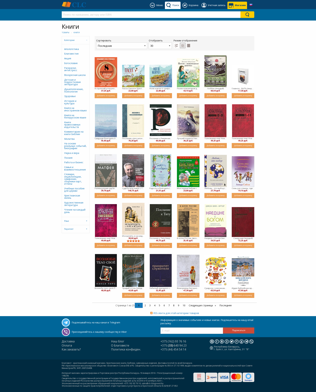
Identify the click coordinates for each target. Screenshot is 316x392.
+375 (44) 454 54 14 (173, 349)
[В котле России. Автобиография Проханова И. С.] (188, 220)
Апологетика (71, 49)
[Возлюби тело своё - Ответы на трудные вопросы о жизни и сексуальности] (106, 270)
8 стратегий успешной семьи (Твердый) (106, 88)
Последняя (225, 305)
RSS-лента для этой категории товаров (176, 313)
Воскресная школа (75, 75)
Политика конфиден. (126, 349)
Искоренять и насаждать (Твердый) (133, 236)
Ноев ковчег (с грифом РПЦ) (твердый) (160, 88)
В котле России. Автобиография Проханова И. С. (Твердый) (188, 238)
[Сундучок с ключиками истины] (215, 271)
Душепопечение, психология (73, 90)
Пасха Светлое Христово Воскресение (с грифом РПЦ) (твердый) (133, 88)
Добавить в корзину (106, 95)
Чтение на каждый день (74, 210)
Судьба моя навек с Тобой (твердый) (133, 188)
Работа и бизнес (73, 162)
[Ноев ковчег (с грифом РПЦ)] (160, 76)
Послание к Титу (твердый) (160, 238)
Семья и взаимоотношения (75, 168)
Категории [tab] (69, 40)
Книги (77, 32)
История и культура (70, 102)
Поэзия (68, 157)
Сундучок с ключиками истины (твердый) (215, 288)
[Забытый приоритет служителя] (161, 270)
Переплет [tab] (68, 229)
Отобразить (156, 40)
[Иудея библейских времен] (243, 271)
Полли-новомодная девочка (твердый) (188, 88)
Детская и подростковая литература (72, 82)
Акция (67, 58)
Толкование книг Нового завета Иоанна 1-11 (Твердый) (243, 138)
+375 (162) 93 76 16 (173, 341)
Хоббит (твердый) (215, 88)
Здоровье (70, 96)
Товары (65, 32)
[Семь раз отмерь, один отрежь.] (243, 171)
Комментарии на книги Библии (73, 132)
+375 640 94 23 (173, 345)
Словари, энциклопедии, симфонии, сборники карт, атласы (73, 179)
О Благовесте (120, 345)
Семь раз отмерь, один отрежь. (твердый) (243, 188)
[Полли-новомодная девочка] (188, 72)
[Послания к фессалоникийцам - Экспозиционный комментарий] (133, 120)
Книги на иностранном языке (75, 109)
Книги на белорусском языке (75, 116)
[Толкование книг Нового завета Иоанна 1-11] (243, 120)
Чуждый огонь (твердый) (133, 288)
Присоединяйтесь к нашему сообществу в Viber (99, 331)
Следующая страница (201, 305)
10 (184, 305)
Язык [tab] (66, 221)
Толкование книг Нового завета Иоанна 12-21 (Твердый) (215, 138)
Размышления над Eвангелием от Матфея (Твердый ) (106, 188)
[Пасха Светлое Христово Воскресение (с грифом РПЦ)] (133, 76)
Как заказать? (71, 349)
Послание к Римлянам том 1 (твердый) (160, 138)
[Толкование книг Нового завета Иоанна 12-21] (215, 120)
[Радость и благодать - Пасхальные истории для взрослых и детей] (160, 170)
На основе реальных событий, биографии (75, 146)
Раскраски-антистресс (70, 69)
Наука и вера (71, 153)
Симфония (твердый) (243, 238)
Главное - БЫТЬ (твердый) (243, 88)
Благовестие (71, 53)
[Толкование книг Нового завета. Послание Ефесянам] (106, 220)
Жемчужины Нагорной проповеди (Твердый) (188, 288)
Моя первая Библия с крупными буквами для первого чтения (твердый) (188, 188)
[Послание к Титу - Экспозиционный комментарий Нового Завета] (161, 220)
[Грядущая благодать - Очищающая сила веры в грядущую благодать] (106, 120)
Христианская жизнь (72, 196)
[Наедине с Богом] (215, 220)
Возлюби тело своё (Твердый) (106, 288)
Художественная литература (73, 203)
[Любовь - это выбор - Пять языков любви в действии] (215, 171)
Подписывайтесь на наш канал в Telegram (96, 322)
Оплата (67, 345)
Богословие (71, 63)
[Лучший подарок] (188, 120)
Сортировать (103, 40)
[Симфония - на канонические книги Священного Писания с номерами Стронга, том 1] (243, 222)
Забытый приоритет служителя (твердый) (160, 288)
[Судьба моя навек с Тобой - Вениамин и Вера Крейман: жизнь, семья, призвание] (133, 170)
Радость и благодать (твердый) (160, 188)
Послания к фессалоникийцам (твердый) (133, 138)
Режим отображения (185, 40)
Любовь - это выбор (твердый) (215, 188)
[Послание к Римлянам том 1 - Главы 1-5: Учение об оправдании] (161, 120)
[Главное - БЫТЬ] (243, 76)
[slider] (133, 241)
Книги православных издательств (72, 125)
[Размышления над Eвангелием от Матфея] (106, 170)
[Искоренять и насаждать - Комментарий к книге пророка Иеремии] (133, 219)
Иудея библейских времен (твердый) (243, 288)
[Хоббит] (215, 71)
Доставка (68, 341)
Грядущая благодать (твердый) (106, 138)
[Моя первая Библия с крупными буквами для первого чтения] (188, 171)
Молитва (69, 138)
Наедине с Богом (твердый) (215, 238)
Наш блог (117, 341)
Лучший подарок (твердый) (188, 138)
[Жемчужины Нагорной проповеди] (188, 271)
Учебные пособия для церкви (74, 189)
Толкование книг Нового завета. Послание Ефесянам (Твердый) (106, 238)
